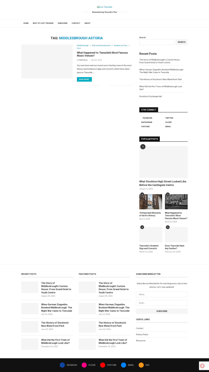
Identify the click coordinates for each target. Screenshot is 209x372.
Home (26, 23)
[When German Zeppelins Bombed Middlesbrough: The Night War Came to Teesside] (29, 308)
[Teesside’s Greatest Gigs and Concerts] (150, 234)
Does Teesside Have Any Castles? (174, 247)
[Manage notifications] (202, 365)
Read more (84, 79)
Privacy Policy (142, 334)
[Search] (186, 23)
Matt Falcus (83, 60)
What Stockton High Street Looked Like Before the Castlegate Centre (162, 183)
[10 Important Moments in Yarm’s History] (150, 201)
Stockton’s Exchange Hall (150, 96)
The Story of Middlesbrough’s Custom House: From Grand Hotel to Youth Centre (56, 288)
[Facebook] (176, 23)
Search (142, 37)
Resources (141, 340)
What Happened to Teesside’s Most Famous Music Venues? (176, 216)
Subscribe (62, 23)
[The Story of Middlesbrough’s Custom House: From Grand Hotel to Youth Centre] (29, 287)
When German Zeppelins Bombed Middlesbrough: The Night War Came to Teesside (56, 307)
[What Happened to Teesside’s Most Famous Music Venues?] (47, 61)
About (87, 23)
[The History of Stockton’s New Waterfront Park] (29, 327)
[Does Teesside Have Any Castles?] (176, 234)
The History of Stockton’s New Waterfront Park (160, 79)
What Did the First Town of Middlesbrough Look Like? (55, 341)
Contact (76, 23)
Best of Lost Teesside (43, 23)
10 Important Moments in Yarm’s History (150, 214)
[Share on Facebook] (103, 85)
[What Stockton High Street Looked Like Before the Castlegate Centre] (163, 162)
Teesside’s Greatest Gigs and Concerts (148, 247)
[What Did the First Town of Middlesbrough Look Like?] (29, 344)
